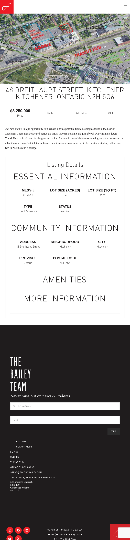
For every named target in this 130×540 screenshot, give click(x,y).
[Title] (9, 530)
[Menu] (125, 7)
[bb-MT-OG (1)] (7, 7)
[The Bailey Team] (65, 374)
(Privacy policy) (65, 534)
